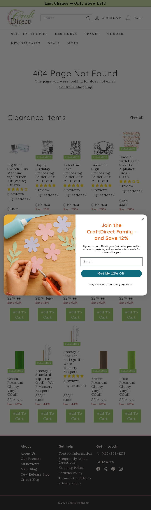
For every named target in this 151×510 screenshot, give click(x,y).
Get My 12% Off (111, 273)
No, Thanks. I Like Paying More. (111, 284)
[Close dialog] (142, 219)
